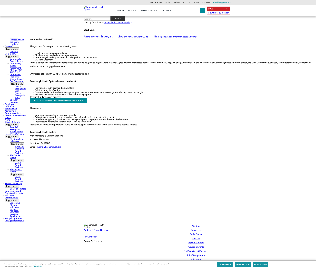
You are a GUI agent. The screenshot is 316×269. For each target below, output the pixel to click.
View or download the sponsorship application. (59, 100)
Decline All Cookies (242, 264)
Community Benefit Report (17, 60)
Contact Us (196, 230)
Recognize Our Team (14, 135)
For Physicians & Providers (196, 251)
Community (11, 55)
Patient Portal (126, 36)
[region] (158, 264)
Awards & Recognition (15, 128)
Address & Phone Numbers (96, 230)
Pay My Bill (107, 36)
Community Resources (15, 75)
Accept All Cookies (260, 264)
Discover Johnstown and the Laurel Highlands (17, 40)
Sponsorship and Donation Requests (14, 192)
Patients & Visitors (148, 10)
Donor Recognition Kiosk (20, 95)
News (7, 119)
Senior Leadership (13, 185)
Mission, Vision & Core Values (15, 116)
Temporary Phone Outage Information (14, 219)
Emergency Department (167, 36)
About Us (186, 2)
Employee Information (10, 105)
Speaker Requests (14, 100)
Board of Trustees (18, 188)
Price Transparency (196, 255)
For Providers (11, 108)
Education (206, 2)
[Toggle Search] (202, 10)
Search (117, 18)
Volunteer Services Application (15, 214)
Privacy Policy (90, 236)
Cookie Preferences (224, 264)
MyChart (168, 2)
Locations (166, 10)
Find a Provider (93, 36)
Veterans (14, 51)
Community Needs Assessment (15, 65)
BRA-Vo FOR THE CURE (16, 71)
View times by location (218, 12)
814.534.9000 (156, 2)
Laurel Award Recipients (19, 179)
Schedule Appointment (222, 2)
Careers (196, 2)
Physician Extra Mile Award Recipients (19, 150)
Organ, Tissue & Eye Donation (17, 81)
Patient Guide (141, 36)
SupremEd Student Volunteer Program (15, 206)
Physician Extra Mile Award (17, 141)
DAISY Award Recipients (19, 165)
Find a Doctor (118, 10)
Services (131, 10)
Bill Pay (177, 2)
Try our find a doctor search (117, 22)
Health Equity (16, 131)
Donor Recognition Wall (20, 88)
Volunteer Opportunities (11, 198)
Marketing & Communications (13, 112)
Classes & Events (189, 36)
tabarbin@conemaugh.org (49, 147)
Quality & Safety (12, 123)
